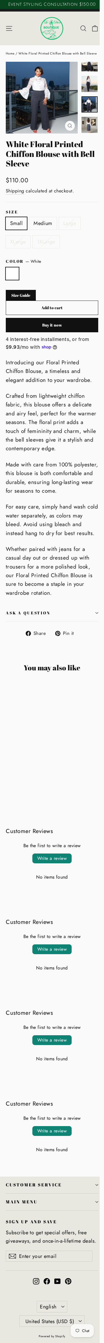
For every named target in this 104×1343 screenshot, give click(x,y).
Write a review (52, 858)
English (48, 1306)
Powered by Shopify (52, 1336)
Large (69, 223)
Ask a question (28, 613)
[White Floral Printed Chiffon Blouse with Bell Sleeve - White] (9, 784)
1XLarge (46, 241)
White (12, 273)
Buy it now (52, 325)
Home (10, 53)
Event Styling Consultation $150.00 (52, 4)
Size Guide (20, 295)
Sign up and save (31, 1221)
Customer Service (34, 1185)
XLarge (18, 241)
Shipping (15, 190)
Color (23, 261)
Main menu (21, 1202)
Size (12, 211)
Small (16, 223)
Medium (43, 223)
